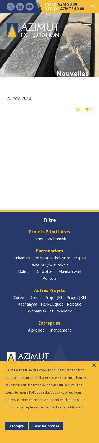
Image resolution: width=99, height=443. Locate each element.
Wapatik (64, 310)
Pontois (49, 278)
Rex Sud (74, 304)
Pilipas (80, 257)
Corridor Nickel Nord (52, 257)
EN (93, 7)
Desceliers (45, 271)
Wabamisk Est (40, 310)
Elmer (38, 238)
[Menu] (88, 27)
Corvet (19, 297)
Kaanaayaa (27, 304)
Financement (59, 330)
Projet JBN (76, 297)
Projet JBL (53, 297)
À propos (36, 330)
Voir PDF (83, 110)
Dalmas (25, 271)
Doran (35, 297)
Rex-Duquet (52, 304)
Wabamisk (57, 238)
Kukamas (21, 257)
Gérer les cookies (45, 426)
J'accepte (16, 426)
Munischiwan (69, 271)
